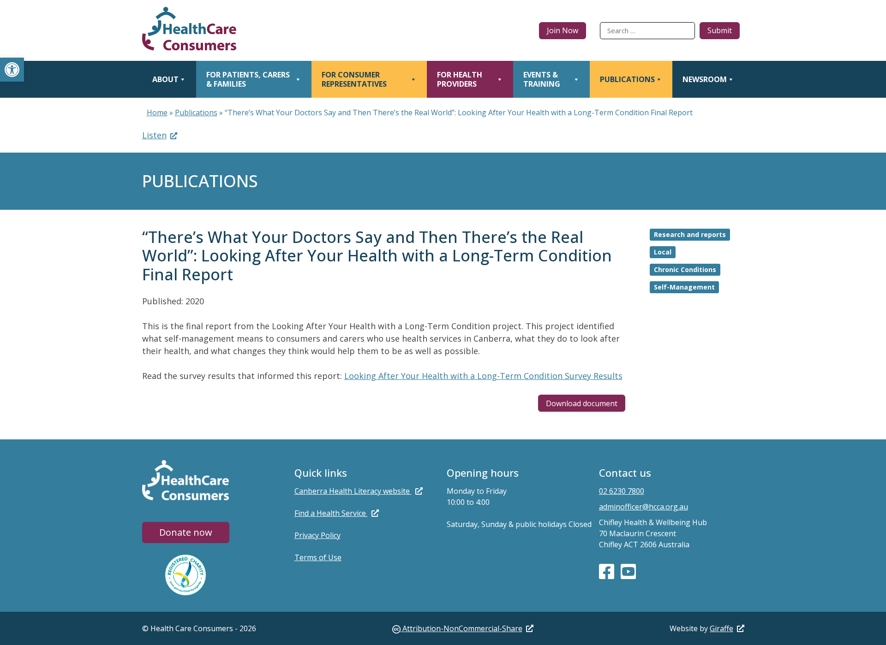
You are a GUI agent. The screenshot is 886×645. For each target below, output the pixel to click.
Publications (196, 112)
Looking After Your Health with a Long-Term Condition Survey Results (483, 375)
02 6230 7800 (621, 491)
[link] (462, 628)
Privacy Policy (317, 535)
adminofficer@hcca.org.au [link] (643, 507)
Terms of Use (317, 557)
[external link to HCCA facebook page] (607, 571)
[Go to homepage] (189, 30)
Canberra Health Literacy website (353, 491)
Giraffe (721, 628)
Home (157, 112)
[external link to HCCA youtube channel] (628, 571)
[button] (12, 70)
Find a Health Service (331, 513)
